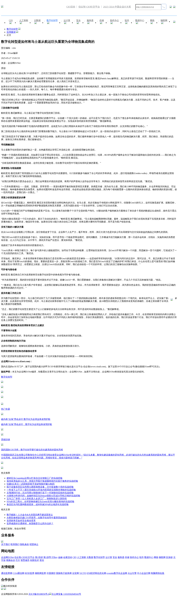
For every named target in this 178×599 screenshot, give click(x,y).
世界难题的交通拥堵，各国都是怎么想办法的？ (30, 523)
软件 (127, 20)
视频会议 (10, 560)
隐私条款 (24, 544)
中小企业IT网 (143, 573)
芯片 (18, 560)
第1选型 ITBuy (50, 557)
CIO (11, 20)
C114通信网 (18, 573)
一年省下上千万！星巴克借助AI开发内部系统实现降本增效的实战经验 (41, 490)
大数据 (37, 20)
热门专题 (5, 409)
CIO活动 (70, 6)
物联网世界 (40, 573)
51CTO (82, 573)
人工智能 (23, 20)
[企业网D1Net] (2, 7)
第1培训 (39, 557)
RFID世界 (29, 573)
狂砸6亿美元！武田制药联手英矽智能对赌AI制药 (31, 484)
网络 (152, 20)
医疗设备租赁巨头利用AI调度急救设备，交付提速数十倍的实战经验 (40, 487)
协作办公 (114, 20)
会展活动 (67, 557)
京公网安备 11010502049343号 (66, 594)
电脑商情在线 (157, 573)
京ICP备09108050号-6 (39, 594)
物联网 (164, 20)
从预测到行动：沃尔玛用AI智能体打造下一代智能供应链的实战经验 (40, 493)
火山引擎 (132, 573)
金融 (60, 557)
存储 (101, 20)
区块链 (169, 557)
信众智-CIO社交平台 (89, 6)
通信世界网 (6, 573)
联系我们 (15, 544)
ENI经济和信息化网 (96, 573)
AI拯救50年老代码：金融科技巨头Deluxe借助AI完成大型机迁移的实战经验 (43, 495)
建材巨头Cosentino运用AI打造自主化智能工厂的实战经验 (34, 478)
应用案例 (11, 32)
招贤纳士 (33, 544)
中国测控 (51, 573)
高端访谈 (5, 439)
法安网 (75, 573)
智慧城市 (25, 560)
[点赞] (89, 397)
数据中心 (139, 20)
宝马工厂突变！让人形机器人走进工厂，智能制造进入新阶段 (37, 498)
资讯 (41, 560)
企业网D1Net (7, 557)
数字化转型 (52, 20)
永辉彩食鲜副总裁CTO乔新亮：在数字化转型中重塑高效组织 (37, 517)
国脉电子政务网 (64, 573)
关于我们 (5, 544)
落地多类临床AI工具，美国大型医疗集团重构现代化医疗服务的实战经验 (42, 481)
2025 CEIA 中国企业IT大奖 (117, 6)
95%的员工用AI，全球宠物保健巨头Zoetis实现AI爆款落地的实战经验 (40, 501)
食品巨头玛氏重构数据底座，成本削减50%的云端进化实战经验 (38, 504)
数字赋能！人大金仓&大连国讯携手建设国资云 (30, 515)
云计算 (67, 20)
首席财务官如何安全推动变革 (21, 520)
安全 (78, 20)
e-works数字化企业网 (117, 573)
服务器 (90, 20)
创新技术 (34, 560)
